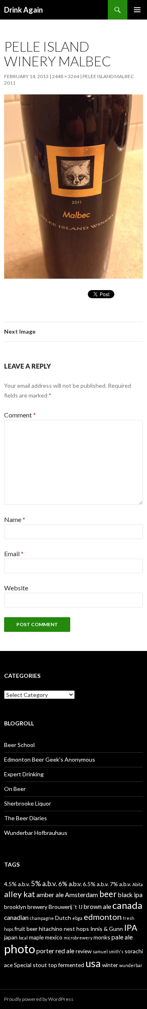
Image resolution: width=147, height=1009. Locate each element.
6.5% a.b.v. (96, 883)
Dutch (63, 917)
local (23, 937)
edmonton (103, 917)
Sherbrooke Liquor (27, 803)
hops (82, 928)
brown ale (97, 906)
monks (102, 937)
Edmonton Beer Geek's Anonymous (49, 759)
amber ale (50, 894)
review (83, 951)
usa (93, 963)
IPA (130, 928)
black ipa (130, 894)
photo (19, 948)
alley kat (19, 894)
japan (11, 937)
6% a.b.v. (70, 883)
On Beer (15, 788)
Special (22, 964)
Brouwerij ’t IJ (65, 906)
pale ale (122, 937)
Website (16, 588)
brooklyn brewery (25, 906)
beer (108, 894)
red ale (65, 950)
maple (36, 937)
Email (14, 553)
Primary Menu (137, 10)
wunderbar (131, 965)
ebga (77, 918)
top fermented (66, 964)
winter (110, 964)
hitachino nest (57, 928)
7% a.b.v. (120, 883)
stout (40, 964)
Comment (20, 415)
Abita (137, 884)
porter (45, 950)
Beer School (19, 744)
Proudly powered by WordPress (39, 999)
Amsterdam (81, 894)
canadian (16, 917)
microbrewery (78, 937)
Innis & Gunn (106, 928)
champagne (42, 918)
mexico (53, 937)
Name (14, 519)
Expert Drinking (24, 774)
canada (127, 905)
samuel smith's (108, 951)
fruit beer (26, 928)
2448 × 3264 (65, 76)
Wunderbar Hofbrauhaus (35, 832)
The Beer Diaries (25, 818)
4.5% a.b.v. (17, 883)
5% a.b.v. (44, 883)
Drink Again (23, 9)
